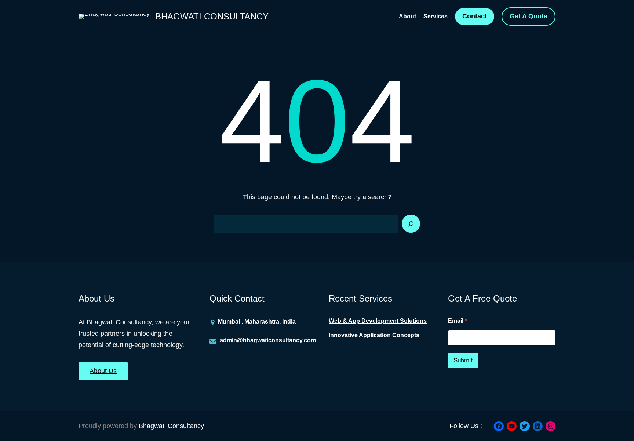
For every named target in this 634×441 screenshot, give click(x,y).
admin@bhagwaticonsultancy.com (268, 340)
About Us (103, 371)
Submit (463, 360)
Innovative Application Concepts (374, 335)
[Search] (411, 224)
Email (457, 321)
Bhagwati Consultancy (212, 16)
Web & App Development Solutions (378, 321)
